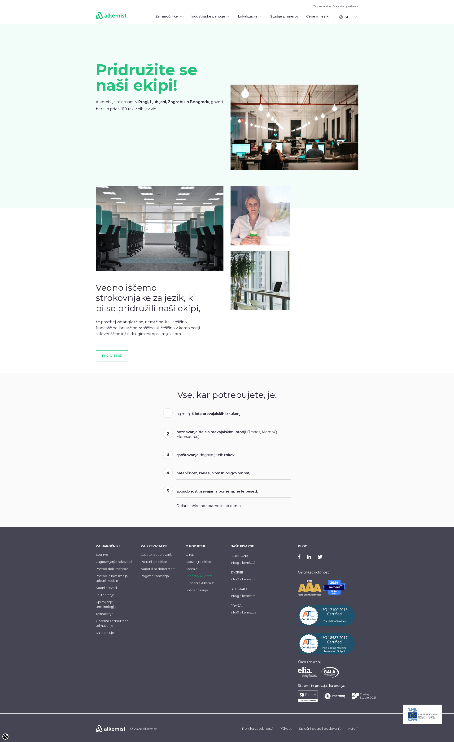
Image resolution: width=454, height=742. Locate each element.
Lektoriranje (105, 595)
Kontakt (192, 569)
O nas (190, 554)
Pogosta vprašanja (345, 6)
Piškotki (285, 728)
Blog (302, 546)
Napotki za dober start (158, 569)
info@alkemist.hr (243, 579)
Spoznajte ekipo (198, 562)
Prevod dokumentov (112, 569)
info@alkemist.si (243, 562)
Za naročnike (167, 16)
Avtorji (353, 728)
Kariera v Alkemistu (200, 576)
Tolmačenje (105, 614)
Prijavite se (112, 355)
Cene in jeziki (317, 16)
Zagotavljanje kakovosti (114, 562)
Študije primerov (284, 16)
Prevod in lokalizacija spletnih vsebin (112, 578)
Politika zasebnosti (257, 728)
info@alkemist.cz (243, 612)
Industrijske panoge (208, 16)
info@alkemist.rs (243, 596)
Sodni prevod (106, 588)
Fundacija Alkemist (200, 583)
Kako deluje (105, 633)
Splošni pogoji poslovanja (320, 728)
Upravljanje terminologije (106, 604)
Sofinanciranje (197, 590)
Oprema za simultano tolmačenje (112, 623)
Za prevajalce (322, 6)
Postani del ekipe (154, 562)
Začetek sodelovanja (157, 554)
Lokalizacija (248, 16)
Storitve (102, 554)
